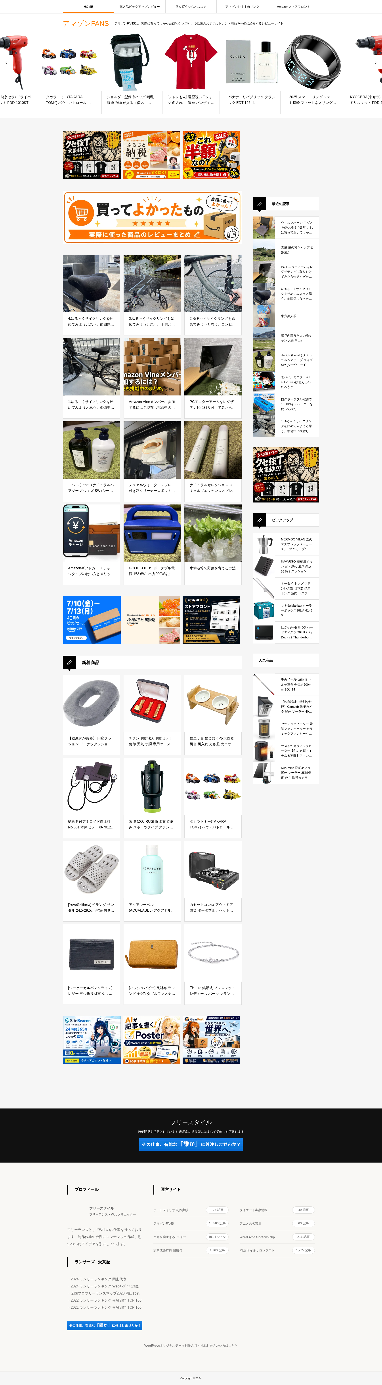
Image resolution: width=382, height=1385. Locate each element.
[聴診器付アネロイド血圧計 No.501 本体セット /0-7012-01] (91, 786)
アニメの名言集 (274, 1223)
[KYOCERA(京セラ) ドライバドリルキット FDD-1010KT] (312, 62)
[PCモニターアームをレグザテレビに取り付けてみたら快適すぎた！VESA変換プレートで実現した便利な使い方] (213, 366)
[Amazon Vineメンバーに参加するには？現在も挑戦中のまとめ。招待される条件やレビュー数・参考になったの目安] (152, 366)
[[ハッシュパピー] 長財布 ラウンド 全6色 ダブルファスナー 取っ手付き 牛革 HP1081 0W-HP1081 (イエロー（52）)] (152, 953)
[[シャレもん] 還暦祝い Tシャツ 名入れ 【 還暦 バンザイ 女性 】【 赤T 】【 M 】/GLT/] (130, 62)
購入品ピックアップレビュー (140, 6)
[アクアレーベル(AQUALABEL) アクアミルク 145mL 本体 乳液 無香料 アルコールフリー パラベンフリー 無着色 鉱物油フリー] (152, 869)
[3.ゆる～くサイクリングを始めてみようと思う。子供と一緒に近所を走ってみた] (152, 283)
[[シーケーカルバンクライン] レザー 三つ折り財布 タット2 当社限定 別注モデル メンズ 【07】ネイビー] (91, 953)
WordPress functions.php (275, 1237)
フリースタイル (191, 1122)
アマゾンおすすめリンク (242, 6)
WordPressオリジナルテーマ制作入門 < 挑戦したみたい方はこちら (191, 1345)
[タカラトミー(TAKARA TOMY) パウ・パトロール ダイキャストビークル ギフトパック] (213, 786)
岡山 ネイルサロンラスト (275, 1250)
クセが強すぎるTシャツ (189, 1237)
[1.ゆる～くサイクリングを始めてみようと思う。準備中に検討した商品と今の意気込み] (91, 366)
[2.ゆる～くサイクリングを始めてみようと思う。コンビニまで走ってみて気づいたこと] (213, 283)
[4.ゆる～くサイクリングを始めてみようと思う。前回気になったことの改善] (91, 283)
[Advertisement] (286, 158)
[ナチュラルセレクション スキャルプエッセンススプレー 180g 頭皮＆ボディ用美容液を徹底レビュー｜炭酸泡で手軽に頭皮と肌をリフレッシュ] (213, 450)
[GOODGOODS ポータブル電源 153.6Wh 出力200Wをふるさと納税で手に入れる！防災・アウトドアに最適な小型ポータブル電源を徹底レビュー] (152, 533)
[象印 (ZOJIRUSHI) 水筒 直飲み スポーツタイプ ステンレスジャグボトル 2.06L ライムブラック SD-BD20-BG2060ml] (152, 786)
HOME (88, 6)
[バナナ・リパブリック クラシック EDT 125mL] (191, 62)
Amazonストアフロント (293, 6)
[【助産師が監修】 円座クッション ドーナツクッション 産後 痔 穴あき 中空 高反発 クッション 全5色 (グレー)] (91, 703)
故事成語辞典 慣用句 (189, 1250)
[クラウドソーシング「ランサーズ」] (104, 1329)
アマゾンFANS (189, 1223)
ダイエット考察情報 (274, 1210)
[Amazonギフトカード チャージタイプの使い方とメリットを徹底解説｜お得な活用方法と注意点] (91, 533)
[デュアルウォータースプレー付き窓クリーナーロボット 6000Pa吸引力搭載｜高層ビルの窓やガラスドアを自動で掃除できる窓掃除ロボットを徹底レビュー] (152, 450)
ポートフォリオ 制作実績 (188, 1210)
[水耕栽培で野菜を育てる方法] (213, 533)
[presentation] (6, 62)
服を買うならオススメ (191, 6)
